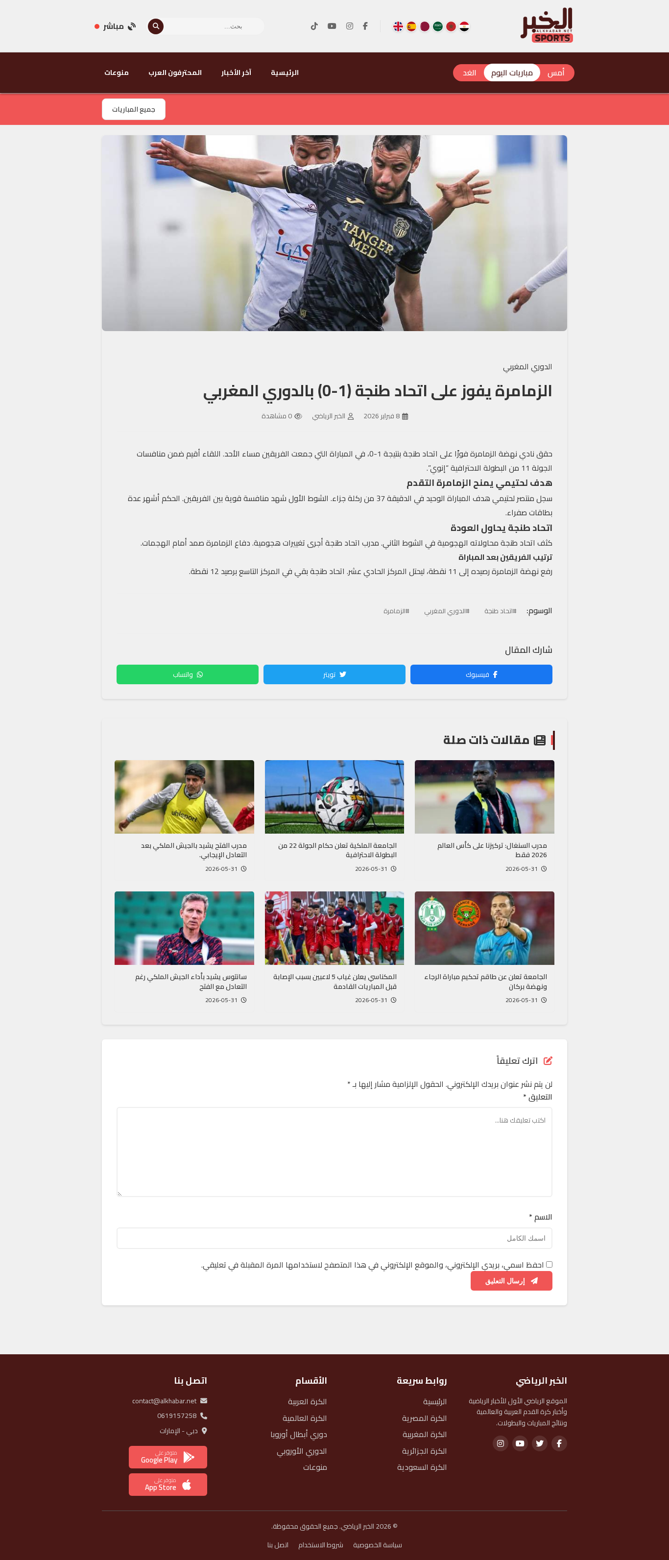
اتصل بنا (277, 1544)
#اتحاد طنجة (500, 611)
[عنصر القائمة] (464, 26)
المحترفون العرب (175, 72)
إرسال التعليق (506, 1281)
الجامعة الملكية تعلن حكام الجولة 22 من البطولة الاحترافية (337, 850)
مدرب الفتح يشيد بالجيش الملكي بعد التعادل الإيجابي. (194, 850)
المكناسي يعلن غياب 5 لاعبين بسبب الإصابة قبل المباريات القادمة (335, 981)
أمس (556, 72)
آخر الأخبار (236, 72)
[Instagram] (349, 26)
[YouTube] (332, 26)
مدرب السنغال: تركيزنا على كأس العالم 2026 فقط (492, 850)
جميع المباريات (133, 109)
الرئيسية (285, 72)
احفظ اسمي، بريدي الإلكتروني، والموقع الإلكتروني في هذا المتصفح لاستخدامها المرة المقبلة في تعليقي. (372, 1264)
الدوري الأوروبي (302, 1450)
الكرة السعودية (422, 1467)
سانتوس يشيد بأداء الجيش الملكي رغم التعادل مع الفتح (191, 981)
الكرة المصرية (424, 1418)
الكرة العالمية (305, 1418)
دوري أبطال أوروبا (298, 1434)
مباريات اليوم (512, 72)
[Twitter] (540, 1443)
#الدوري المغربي (447, 611)
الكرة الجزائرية (424, 1450)
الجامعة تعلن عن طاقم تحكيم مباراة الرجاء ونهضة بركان (485, 981)
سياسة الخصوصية (377, 1544)
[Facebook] (365, 26)
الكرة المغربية (425, 1434)
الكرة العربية (307, 1401)
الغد (470, 72)
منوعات (116, 72)
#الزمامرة (396, 611)
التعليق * (537, 1097)
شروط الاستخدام (320, 1544)
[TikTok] (314, 26)
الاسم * (540, 1217)
